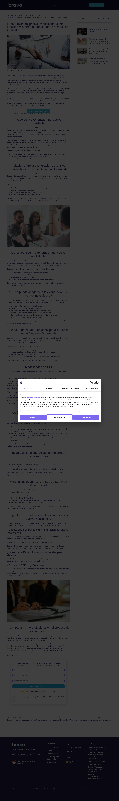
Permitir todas (86, 417)
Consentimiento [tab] (28, 388)
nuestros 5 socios (33, 397)
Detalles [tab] (49, 388)
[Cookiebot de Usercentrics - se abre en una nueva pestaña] (91, 382)
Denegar (33, 417)
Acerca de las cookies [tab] (91, 388)
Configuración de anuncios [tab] (70, 388)
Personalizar (58, 417)
